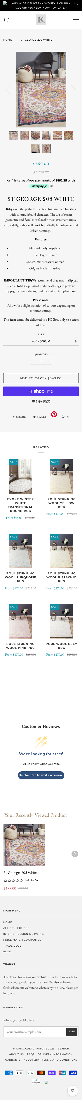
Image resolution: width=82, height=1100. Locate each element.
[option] (41, 89)
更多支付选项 (41, 402)
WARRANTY (12, 1059)
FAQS (31, 1054)
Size (41, 334)
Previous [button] (10, 89)
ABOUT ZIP (31, 1059)
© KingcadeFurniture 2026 (34, 1048)
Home (7, 39)
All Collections (16, 927)
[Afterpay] (36, 1083)
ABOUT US (16, 1054)
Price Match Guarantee (22, 939)
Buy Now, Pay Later (51, 7)
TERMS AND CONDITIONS (60, 1059)
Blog (7, 951)
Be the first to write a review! (41, 775)
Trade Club (12, 945)
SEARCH (63, 1048)
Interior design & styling (23, 933)
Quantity (41, 354)
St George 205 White (20, 873)
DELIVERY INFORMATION (55, 1054)
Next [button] (71, 89)
